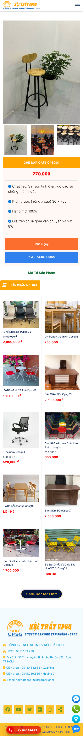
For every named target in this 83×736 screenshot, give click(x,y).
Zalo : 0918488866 (41, 257)
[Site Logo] (21, 5)
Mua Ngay (42, 244)
